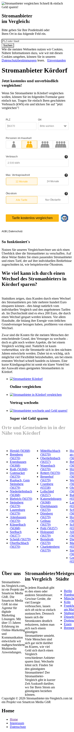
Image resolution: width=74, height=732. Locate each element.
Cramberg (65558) (46, 485)
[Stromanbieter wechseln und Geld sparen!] (38, 410)
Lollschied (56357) (47, 493)
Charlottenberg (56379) (50, 548)
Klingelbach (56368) (18, 526)
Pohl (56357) (48, 528)
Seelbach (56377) (16, 533)
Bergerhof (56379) (46, 478)
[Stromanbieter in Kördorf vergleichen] (36, 394)
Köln (67, 602)
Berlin (68, 591)
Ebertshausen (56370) (49, 507)
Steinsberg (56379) (16, 504)
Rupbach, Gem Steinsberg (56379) (20, 484)
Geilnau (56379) (45, 522)
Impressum (17, 723)
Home (14, 719)
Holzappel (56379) (47, 533)
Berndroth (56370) (46, 541)
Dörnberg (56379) (46, 515)
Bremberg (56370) (16, 456)
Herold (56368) (20, 450)
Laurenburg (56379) (17, 511)
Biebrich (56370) (21, 498)
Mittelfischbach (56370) (50, 452)
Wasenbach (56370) (47, 467)
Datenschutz (18, 727)
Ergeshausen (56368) (18, 463)
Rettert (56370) (50, 473)
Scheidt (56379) (20, 539)
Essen (68, 624)
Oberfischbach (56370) (19, 544)
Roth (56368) (18, 469)
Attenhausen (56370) (18, 519)
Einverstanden (56, 60)
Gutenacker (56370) (17, 474)
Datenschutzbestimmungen (19, 60)
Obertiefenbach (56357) (50, 460)
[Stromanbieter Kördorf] (26, 379)
